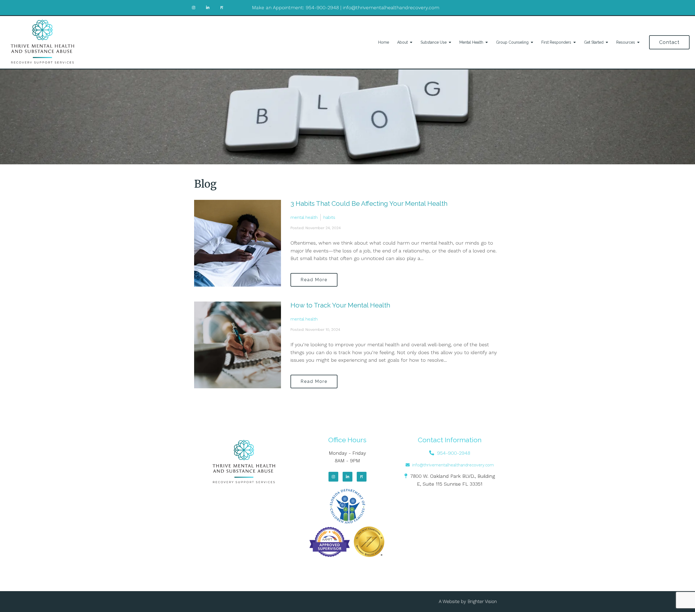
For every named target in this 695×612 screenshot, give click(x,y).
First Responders (556, 42)
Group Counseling (512, 42)
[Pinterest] (362, 477)
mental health (304, 217)
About (402, 42)
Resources (625, 42)
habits (329, 217)
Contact (669, 42)
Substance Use (434, 42)
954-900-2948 (322, 7)
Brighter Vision (482, 601)
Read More (314, 279)
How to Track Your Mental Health (340, 305)
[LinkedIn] (347, 477)
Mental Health (471, 42)
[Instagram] (333, 477)
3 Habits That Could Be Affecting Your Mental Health (368, 203)
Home (383, 42)
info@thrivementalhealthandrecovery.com (391, 7)
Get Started (594, 42)
